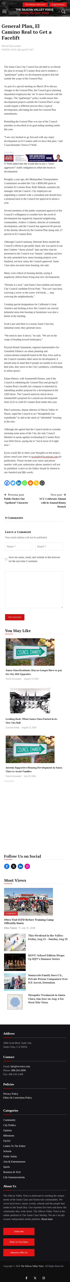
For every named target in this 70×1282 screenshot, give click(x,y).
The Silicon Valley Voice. (32, 1266)
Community (11, 913)
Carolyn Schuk (12, 727)
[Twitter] (12, 483)
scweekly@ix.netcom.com (44, 456)
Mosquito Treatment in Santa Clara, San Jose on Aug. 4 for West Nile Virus (46, 998)
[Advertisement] (35, 818)
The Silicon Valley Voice (34, 9)
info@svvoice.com (20, 1066)
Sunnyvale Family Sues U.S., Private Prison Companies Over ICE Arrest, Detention (48, 978)
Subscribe (19, 1231)
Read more (47, 1219)
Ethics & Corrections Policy (17, 1097)
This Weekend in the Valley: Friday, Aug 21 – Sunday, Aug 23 (48, 937)
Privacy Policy (10, 1093)
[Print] (30, 483)
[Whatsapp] (24, 483)
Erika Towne (10, 928)
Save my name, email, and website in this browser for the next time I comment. (34, 559)
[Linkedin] (18, 483)
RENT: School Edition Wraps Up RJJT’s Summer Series (46, 957)
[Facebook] (7, 483)
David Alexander (11, 46)
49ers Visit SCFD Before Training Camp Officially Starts (29, 921)
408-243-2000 (18, 1070)
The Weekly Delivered (35, 4)
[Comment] (42, 483)
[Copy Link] (36, 483)
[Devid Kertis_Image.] (33, 157)
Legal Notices (58, 4)
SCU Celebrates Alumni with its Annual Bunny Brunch (52, 502)
